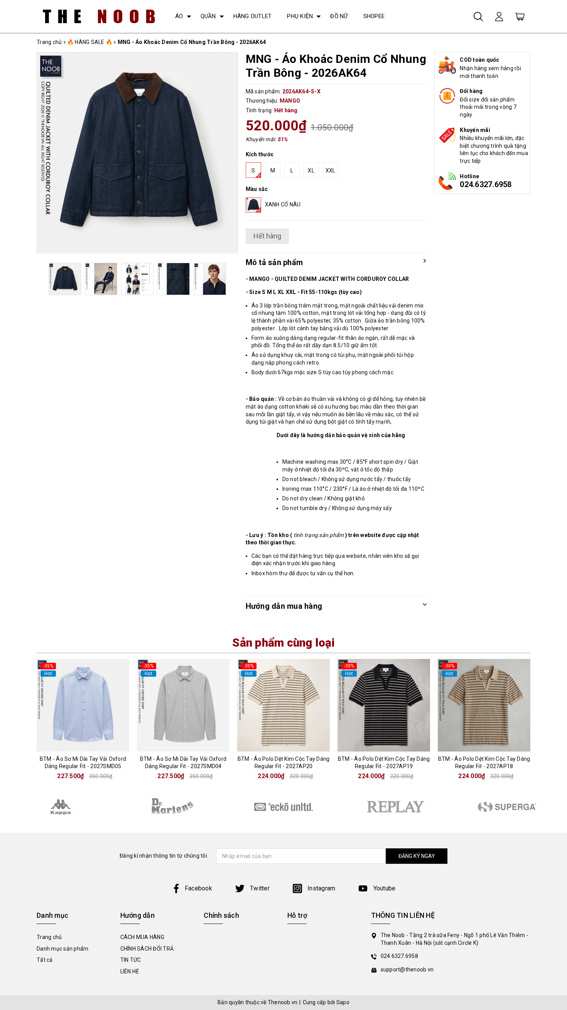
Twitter (259, 888)
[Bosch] (283, 807)
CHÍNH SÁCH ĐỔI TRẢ (147, 949)
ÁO (179, 16)
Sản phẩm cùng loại (283, 642)
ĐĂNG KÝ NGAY (416, 856)
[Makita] (172, 806)
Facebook (198, 888)
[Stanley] (60, 806)
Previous (47, 278)
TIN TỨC (130, 960)
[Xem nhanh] (90, 705)
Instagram (321, 888)
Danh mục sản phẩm (62, 949)
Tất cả (45, 960)
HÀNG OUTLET (252, 16)
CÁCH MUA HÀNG (142, 937)
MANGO (290, 101)
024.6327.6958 (485, 184)
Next (227, 278)
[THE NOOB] (99, 16)
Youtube (383, 888)
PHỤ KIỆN (300, 16)
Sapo (342, 1002)
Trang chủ (49, 937)
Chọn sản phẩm (90, 745)
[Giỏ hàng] (520, 16)
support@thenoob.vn (407, 969)
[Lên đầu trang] (555, 701)
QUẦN (208, 16)
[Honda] (395, 807)
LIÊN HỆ (129, 971)
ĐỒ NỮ (339, 16)
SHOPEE (374, 16)
